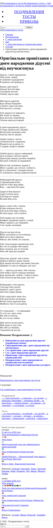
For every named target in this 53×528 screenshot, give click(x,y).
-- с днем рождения (10, 398)
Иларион (21, 471)
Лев (27, 471)
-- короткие (30, 418)
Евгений (42, 469)
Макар (34, 471)
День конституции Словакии (15, 505)
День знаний (7, 483)
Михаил (41, 471)
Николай (31, 515)
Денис (33, 469)
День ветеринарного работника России (20, 435)
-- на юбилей (26, 413)
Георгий (15, 469)
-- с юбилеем (26, 398)
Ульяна (5, 473)
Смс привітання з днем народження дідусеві (27, 350)
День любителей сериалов (14, 495)
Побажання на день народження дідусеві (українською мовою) (25, 341)
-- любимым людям (31, 400)
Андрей (15, 515)
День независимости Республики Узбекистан (23, 500)
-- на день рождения (11, 413)
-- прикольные (17, 418)
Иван (13, 471)
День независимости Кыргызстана (18, 452)
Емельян (6, 471)
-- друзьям (26, 416)
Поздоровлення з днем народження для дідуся (27, 365)
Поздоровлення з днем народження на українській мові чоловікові (24, 361)
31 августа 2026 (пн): (11, 432)
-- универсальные (20, 403)
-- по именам (35, 403)
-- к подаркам (18, 405)
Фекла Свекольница (11, 510)
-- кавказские (42, 418)
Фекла (4, 517)
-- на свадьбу (38, 398)
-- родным (16, 416)
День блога (7, 439)
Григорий (25, 469)
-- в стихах (29, 405)
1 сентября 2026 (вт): (11, 481)
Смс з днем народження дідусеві (21, 353)
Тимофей (41, 515)
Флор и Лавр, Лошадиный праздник (18, 464)
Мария (23, 515)
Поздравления (29, 11)
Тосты (29, 16)
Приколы (29, 21)
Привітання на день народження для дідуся (20, 380)
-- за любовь (37, 416)
